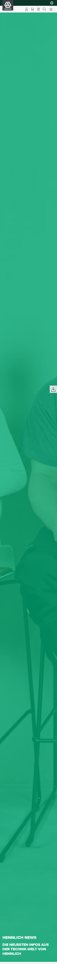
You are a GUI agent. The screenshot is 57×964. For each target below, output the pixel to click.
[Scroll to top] (51, 960)
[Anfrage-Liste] (38, 9)
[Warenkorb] (32, 9)
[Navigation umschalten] (51, 9)
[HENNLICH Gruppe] (52, 3)
